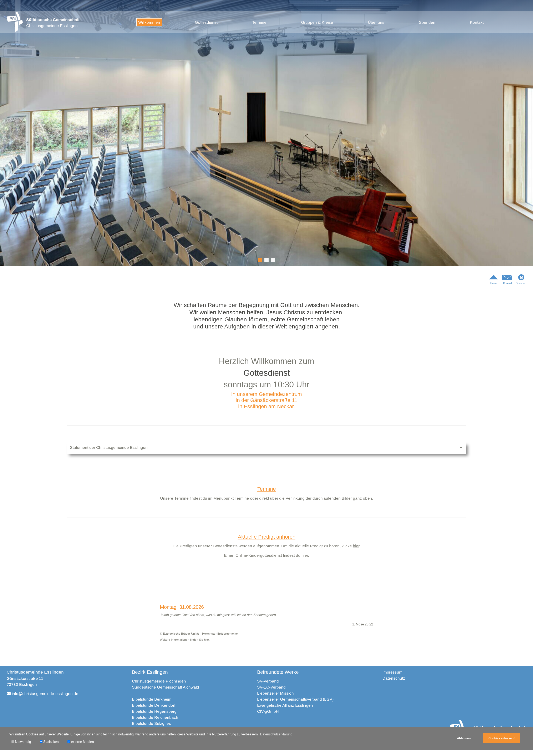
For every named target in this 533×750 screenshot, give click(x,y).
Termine (259, 22)
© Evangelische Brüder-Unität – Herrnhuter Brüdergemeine (199, 633)
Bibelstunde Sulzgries (151, 723)
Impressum (392, 672)
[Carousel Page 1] (260, 260)
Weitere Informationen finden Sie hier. (185, 639)
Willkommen (149, 22)
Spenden (427, 22)
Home (493, 283)
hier (356, 546)
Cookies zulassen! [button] (501, 738)
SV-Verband (268, 681)
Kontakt (477, 22)
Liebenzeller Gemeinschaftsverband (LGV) (295, 699)
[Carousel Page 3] (273, 260)
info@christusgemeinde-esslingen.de (45, 693)
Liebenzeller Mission (275, 693)
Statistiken (50, 742)
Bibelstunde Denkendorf (153, 705)
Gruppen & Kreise (317, 22)
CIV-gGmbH (268, 711)
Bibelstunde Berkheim (151, 699)
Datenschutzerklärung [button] (276, 734)
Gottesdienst (206, 22)
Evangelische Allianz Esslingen (285, 705)
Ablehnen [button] (464, 738)
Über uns (376, 22)
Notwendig (22, 742)
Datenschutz (393, 678)
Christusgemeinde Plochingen (159, 681)
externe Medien (82, 742)
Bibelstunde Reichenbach (155, 717)
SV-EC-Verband (271, 687)
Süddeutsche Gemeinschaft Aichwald (165, 687)
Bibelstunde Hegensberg (154, 711)
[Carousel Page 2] (266, 260)
